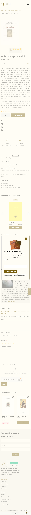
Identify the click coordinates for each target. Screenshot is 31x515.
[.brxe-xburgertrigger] (27, 4)
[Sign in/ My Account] (15, 513)
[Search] (5, 513)
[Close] (26, 238)
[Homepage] (3, 4)
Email (5, 263)
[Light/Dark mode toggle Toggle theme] (8, 4)
